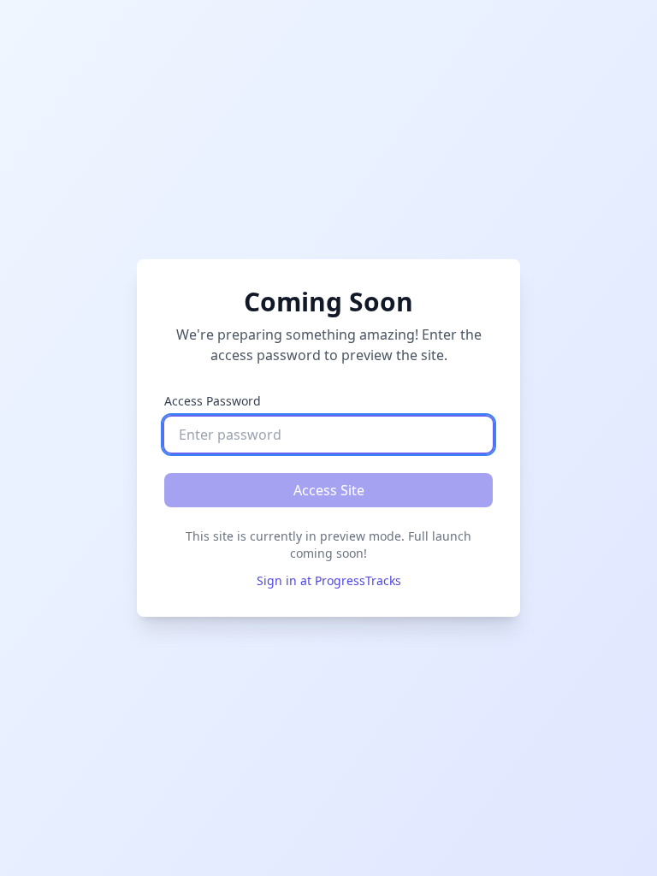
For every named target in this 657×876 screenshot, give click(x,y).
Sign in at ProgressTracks (329, 580)
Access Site (328, 490)
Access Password (212, 401)
